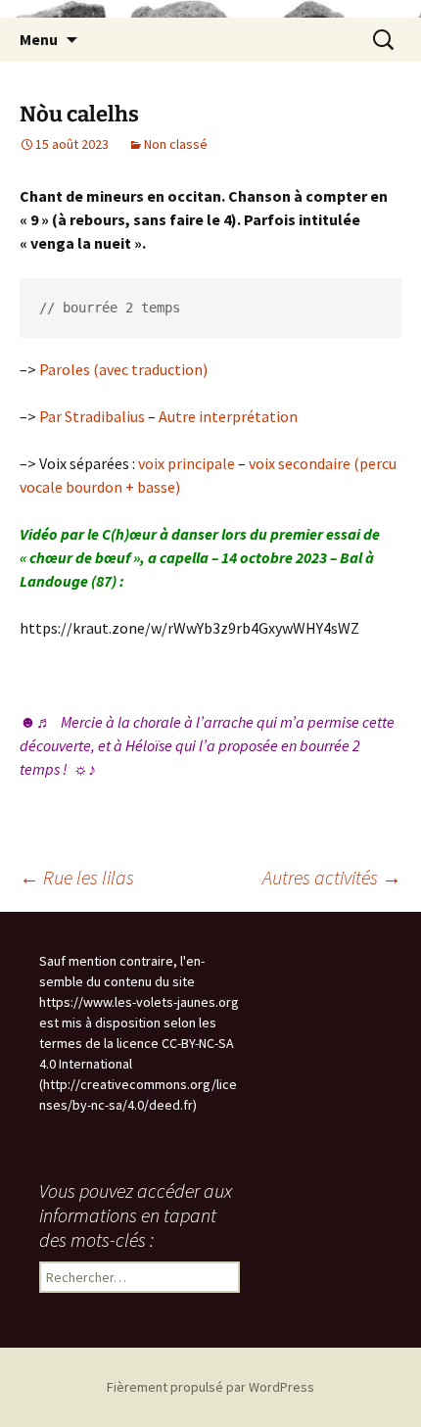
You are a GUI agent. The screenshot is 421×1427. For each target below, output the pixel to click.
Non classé (176, 144)
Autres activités (331, 877)
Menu (39, 39)
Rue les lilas (77, 877)
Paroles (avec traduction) (123, 369)
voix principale (186, 463)
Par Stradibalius (92, 416)
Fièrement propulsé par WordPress (210, 1387)
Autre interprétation (228, 416)
